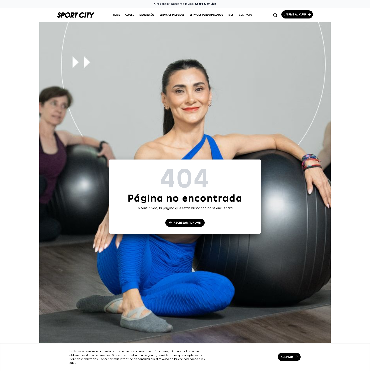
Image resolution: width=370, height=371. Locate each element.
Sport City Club (205, 3)
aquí (72, 362)
